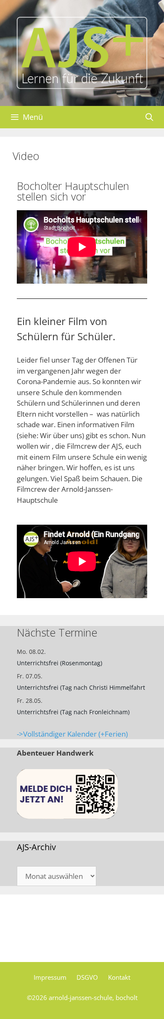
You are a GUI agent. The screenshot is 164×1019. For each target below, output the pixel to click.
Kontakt (119, 977)
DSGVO (87, 977)
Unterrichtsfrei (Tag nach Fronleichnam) (73, 712)
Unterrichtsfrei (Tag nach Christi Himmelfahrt (81, 687)
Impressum (50, 977)
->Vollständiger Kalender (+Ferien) (72, 734)
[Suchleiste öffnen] (149, 117)
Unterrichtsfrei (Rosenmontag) (59, 663)
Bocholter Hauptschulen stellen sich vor (73, 191)
